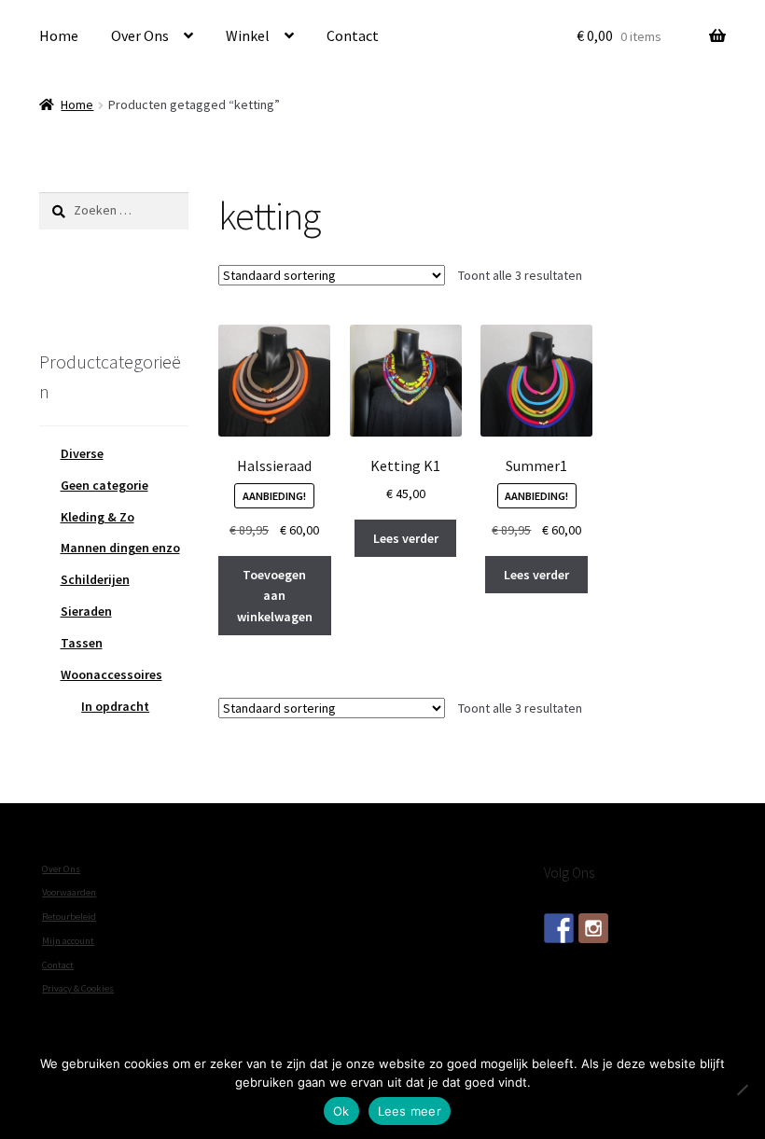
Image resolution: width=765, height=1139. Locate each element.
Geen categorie (104, 485)
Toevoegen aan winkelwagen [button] (275, 595)
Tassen (82, 642)
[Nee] (741, 1089)
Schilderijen (95, 579)
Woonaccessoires (111, 674)
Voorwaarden (69, 892)
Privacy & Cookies (78, 988)
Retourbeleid (69, 916)
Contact (353, 35)
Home (58, 35)
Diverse (82, 453)
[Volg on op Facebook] (559, 928)
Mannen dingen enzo (120, 547)
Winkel (248, 35)
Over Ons (140, 35)
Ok (341, 1111)
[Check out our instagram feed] (593, 928)
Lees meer (409, 1111)
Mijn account (68, 941)
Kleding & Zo (97, 516)
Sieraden (86, 611)
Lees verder (405, 538)
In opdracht (115, 706)
